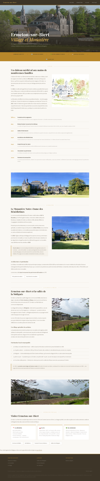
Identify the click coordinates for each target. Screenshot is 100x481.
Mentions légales (69, 460)
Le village (10, 465)
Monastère (80, 2)
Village (87, 2)
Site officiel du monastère (31, 276)
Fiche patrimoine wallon (17, 276)
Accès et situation (41, 463)
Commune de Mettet (16, 443)
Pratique (94, 2)
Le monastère (11, 463)
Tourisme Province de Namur (40, 443)
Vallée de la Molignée (55, 443)
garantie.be (39, 450)
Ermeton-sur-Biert (9, 2)
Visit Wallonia (27, 443)
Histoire (71, 2)
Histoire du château (12, 460)
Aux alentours (40, 465)
